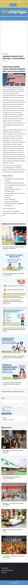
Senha (3, 398)
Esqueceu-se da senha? (8, 419)
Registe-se (13, 5)
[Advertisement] (14, 37)
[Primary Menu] (2, 18)
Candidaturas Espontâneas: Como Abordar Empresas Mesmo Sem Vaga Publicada (14, 356)
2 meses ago (5, 453)
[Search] (25, 18)
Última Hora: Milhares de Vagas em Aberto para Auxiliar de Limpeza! (13, 247)
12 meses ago (6, 359)
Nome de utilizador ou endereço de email (12, 391)
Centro (16, 241)
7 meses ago (5, 250)
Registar (5, 417)
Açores (4, 241)
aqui (4, 215)
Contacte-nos (4, 568)
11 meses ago (6, 276)
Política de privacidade (7, 570)
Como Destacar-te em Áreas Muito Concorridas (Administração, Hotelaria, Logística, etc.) (13, 301)
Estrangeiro (5, 54)
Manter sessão (7, 410)
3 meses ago (5, 532)
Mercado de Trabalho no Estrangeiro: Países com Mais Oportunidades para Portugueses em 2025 (14, 329)
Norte (12, 243)
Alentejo (8, 241)
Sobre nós (3, 572)
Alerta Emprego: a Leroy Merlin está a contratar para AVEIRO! (12, 477)
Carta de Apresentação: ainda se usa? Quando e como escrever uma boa (12, 383)
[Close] (26, 4)
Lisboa (4, 243)
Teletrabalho (17, 269)
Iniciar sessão (6, 413)
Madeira (8, 243)
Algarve (12, 241)
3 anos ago (6, 61)
